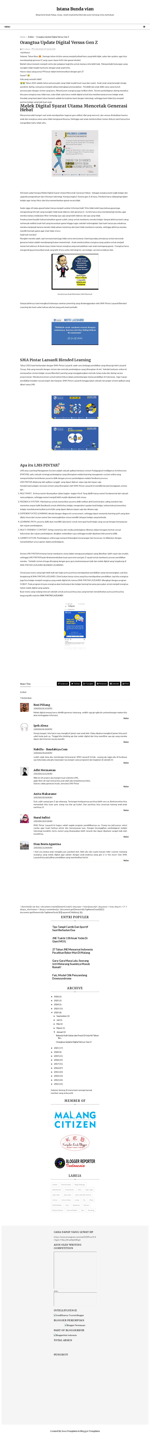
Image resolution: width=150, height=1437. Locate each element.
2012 (56, 1084)
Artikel (54, 1184)
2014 (56, 1076)
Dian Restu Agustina (47, 844)
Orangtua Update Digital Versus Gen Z (74, 1042)
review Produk (72, 1210)
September (62, 1016)
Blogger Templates (90, 1431)
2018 (56, 1060)
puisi (67, 1205)
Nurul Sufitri (42, 817)
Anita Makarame (45, 794)
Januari (60, 1032)
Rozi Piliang (42, 704)
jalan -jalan (89, 1190)
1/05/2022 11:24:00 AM (43, 847)
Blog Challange (80, 1184)
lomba (77, 1200)
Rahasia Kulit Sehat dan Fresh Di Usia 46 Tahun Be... (77, 1036)
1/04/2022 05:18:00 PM (43, 729)
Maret (60, 1028)
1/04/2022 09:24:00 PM (43, 753)
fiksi (79, 1190)
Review (86, 1205)
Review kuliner (57, 1210)
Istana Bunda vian (75, 9)
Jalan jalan (56, 1195)
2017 (56, 1064)
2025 (56, 1000)
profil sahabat (57, 1205)
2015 (56, 1072)
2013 (56, 1080)
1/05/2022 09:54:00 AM (43, 797)
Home (22, 37)
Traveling (91, 1210)
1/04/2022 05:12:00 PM (43, 708)
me (84, 1200)
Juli (58, 1020)
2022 (56, 1012)
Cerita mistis (69, 1190)
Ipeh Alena (41, 725)
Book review (56, 1190)
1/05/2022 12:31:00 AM (43, 773)
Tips (82, 1210)
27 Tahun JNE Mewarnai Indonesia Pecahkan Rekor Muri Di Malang (72, 951)
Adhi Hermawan (45, 770)
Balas (126, 718)
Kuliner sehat (66, 1200)
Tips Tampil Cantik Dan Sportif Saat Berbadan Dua (70, 928)
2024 (56, 1004)
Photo (91, 1200)
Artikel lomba (66, 1184)
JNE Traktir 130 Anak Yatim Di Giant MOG (69, 940)
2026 (56, 996)
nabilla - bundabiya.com (51, 749)
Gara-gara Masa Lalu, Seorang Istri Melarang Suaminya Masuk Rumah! (71, 964)
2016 (56, 1068)
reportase (76, 1205)
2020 (56, 1052)
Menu (7, 27)
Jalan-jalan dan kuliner (83, 1195)
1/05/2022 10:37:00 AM (43, 821)
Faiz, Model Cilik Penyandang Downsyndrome (69, 977)
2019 (56, 1056)
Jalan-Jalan (67, 1195)
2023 (56, 1008)
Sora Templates (70, 1431)
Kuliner (55, 1200)
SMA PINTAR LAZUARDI (51, 595)
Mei (58, 1024)
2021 (56, 1048)
